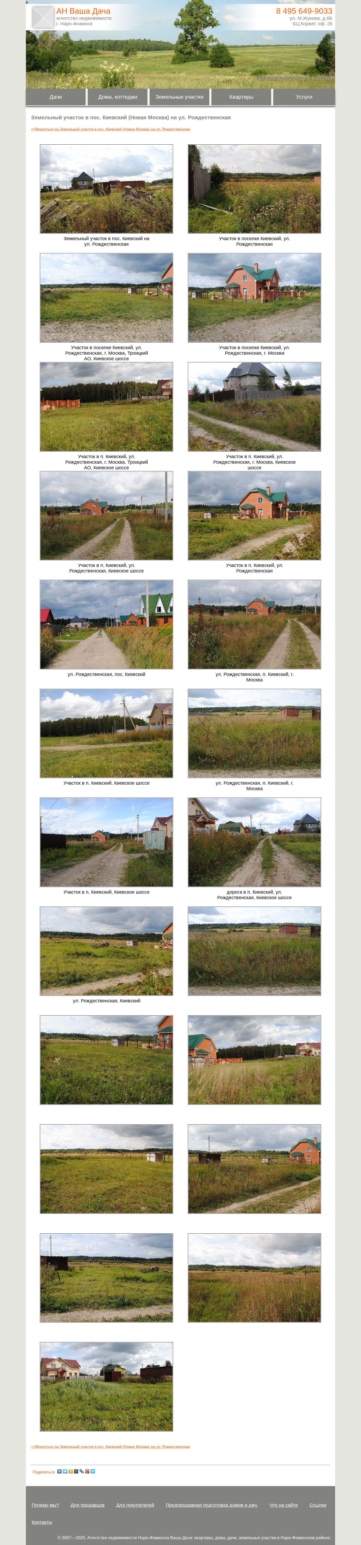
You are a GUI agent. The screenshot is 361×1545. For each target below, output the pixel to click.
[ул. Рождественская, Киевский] (106, 994)
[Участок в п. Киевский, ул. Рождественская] (254, 559)
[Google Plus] (87, 1471)
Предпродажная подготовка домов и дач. (212, 1505)
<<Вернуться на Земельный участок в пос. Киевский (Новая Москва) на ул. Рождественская (110, 129)
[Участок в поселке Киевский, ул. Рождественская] (254, 232)
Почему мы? (45, 1505)
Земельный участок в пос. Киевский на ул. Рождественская (106, 241)
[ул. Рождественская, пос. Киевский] (106, 668)
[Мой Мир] (76, 1471)
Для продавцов (88, 1505)
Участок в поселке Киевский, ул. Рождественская (254, 241)
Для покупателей (135, 1505)
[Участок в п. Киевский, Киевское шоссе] (106, 776)
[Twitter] (65, 1471)
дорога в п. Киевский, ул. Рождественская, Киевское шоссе (254, 894)
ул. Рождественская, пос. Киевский (106, 674)
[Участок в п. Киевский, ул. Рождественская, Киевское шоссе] (106, 559)
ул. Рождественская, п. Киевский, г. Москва (255, 677)
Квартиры (241, 97)
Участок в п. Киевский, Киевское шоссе (106, 783)
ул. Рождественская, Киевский (106, 1000)
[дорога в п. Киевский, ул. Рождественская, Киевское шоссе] (254, 885)
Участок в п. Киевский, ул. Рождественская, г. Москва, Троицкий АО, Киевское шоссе (106, 462)
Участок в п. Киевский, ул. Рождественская (254, 568)
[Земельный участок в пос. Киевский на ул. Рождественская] (106, 232)
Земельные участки (179, 97)
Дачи (56, 97)
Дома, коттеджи (117, 97)
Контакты (42, 1522)
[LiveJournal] (82, 1471)
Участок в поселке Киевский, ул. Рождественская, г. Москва (254, 350)
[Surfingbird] (93, 1471)
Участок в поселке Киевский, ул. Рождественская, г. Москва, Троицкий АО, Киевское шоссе (106, 353)
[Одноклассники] (70, 1471)
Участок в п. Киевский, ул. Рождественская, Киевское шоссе (106, 568)
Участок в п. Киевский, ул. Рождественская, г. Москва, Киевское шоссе (254, 462)
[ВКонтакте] (59, 1471)
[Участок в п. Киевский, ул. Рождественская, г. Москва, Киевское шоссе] (254, 450)
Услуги (304, 97)
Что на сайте (284, 1505)
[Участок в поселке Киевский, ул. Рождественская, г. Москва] (254, 341)
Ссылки (317, 1505)
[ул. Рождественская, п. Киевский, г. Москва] (254, 668)
